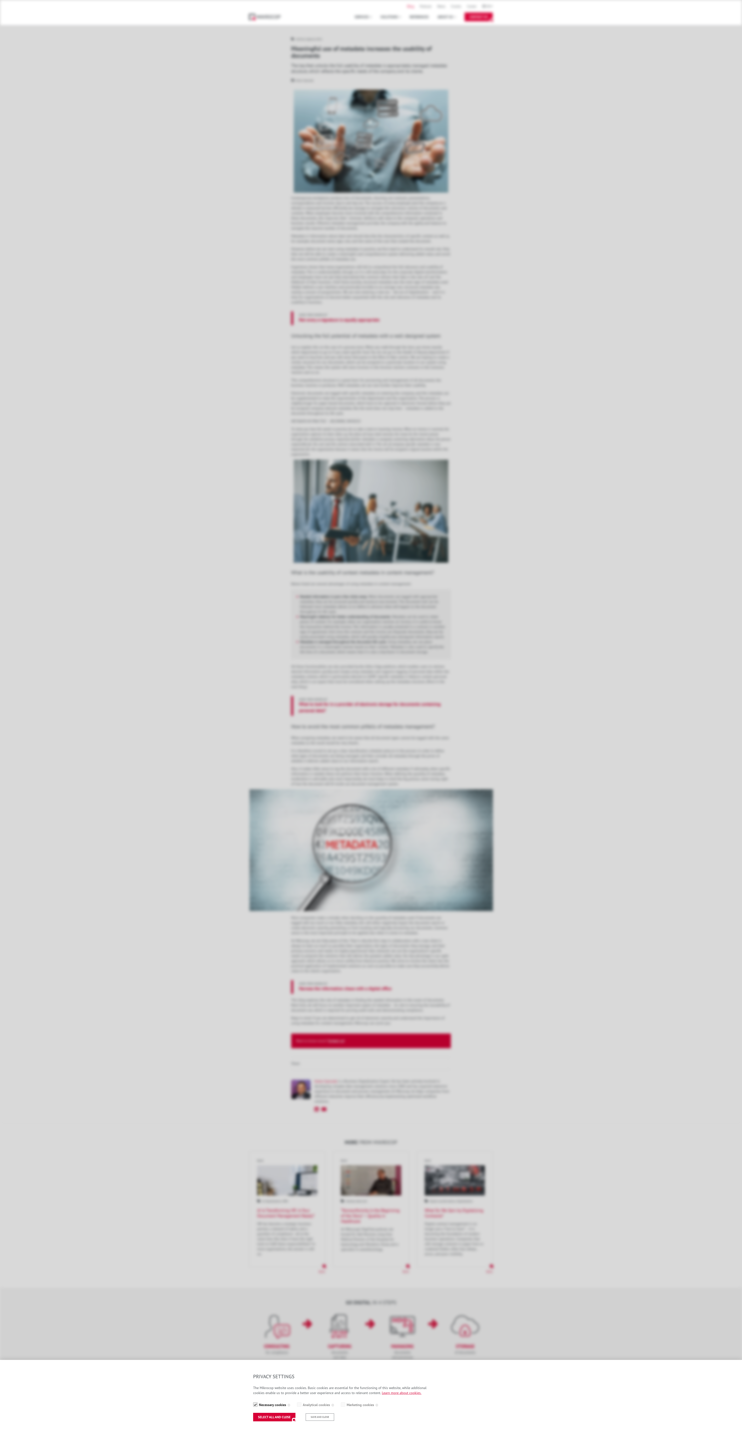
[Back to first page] (266, 17)
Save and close (320, 1417)
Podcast (425, 6)
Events (456, 6)
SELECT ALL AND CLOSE (274, 1417)
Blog (410, 6)
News (441, 6)
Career (472, 6)
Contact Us (478, 17)
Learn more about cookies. (401, 1393)
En (488, 6)
